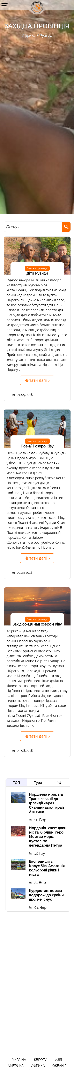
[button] (4, 5)
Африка (28, 35)
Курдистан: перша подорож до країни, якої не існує (47, 894)
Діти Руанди (37, 273)
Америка (16, 1066)
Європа (40, 1060)
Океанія (59, 1066)
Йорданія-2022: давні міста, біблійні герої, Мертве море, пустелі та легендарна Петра (48, 836)
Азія (58, 1060)
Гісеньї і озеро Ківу (37, 446)
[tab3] (59, 782)
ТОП (16, 783)
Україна (19, 1060)
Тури (38, 783)
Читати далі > (37, 380)
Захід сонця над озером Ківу (37, 624)
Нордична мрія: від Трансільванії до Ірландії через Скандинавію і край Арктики (46, 803)
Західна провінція (37, 268)
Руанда (46, 35)
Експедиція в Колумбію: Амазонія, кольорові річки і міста (47, 868)
